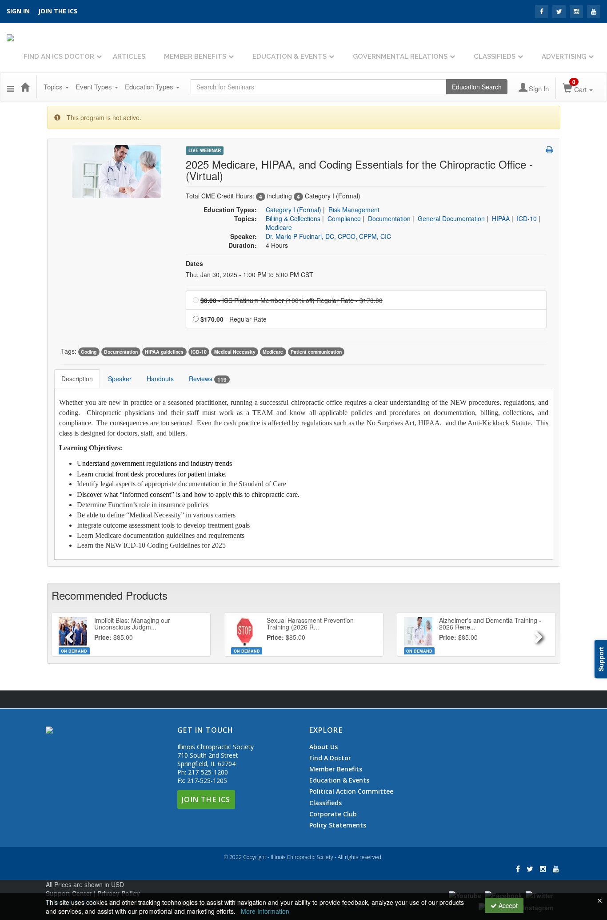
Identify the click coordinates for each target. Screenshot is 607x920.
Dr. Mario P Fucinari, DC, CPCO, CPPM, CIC (328, 236)
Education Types (150, 86)
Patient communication (316, 351)
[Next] (539, 634)
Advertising (564, 56)
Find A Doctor (330, 758)
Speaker (120, 378)
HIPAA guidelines (164, 351)
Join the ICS (57, 11)
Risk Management (353, 209)
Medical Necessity (235, 351)
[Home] (25, 87)
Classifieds (494, 56)
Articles (129, 56)
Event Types (95, 86)
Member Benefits (195, 56)
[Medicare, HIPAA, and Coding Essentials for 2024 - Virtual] (116, 170)
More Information (265, 911)
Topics (54, 86)
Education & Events (289, 56)
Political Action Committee (351, 791)
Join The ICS (206, 799)
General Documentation (451, 218)
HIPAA (501, 218)
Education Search (477, 86)
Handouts (160, 378)
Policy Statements (337, 825)
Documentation (389, 218)
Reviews (208, 378)
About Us (323, 747)
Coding (88, 351)
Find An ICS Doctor (59, 56)
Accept (507, 905)
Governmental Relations (400, 56)
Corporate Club (333, 814)
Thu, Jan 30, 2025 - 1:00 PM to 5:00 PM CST (249, 274)
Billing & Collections (293, 218)
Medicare (279, 227)
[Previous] (68, 634)
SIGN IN (18, 11)
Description (77, 378)
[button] (10, 87)
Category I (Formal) (293, 209)
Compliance (344, 218)
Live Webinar (204, 150)
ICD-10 (527, 218)
